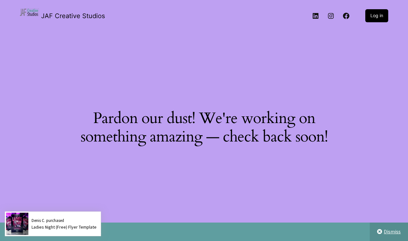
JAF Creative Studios (73, 16)
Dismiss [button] (392, 231)
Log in (376, 15)
